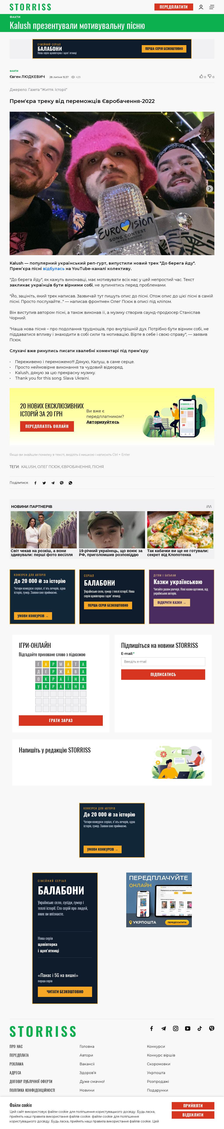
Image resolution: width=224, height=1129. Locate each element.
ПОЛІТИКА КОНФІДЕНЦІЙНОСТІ (32, 1090)
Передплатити (174, 7)
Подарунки (157, 1090)
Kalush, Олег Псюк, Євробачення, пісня (62, 467)
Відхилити (192, 1115)
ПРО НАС (16, 1046)
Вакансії (87, 1064)
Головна (87, 1046)
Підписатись (163, 674)
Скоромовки (158, 1064)
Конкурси (156, 1046)
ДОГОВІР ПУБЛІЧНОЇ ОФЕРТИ (31, 1081)
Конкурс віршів (161, 1055)
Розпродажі (158, 1082)
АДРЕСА (15, 1073)
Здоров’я (88, 1073)
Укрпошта (156, 1073)
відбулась (54, 268)
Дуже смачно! (92, 1082)
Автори (86, 1055)
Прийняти (193, 1105)
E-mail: (128, 654)
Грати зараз (61, 720)
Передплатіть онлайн (47, 426)
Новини (87, 1090)
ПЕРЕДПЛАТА (19, 1055)
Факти (15, 17)
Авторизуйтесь (102, 422)
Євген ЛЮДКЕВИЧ (27, 77)
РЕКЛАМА (16, 1064)
